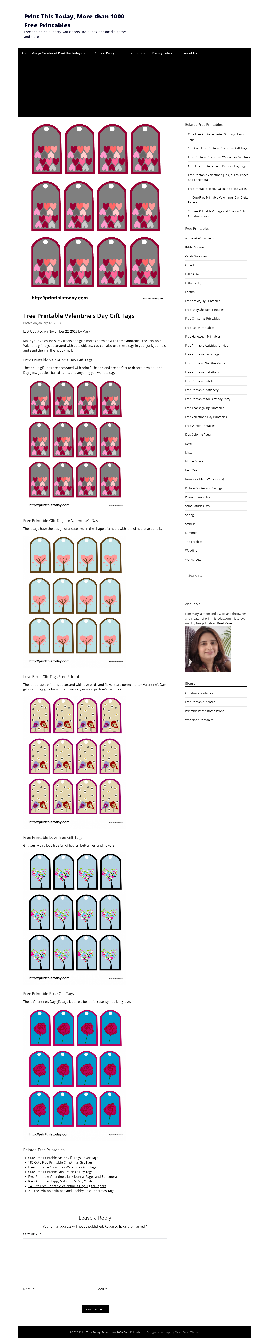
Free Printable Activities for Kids (206, 345)
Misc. (188, 452)
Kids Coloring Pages (198, 434)
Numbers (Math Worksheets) (204, 479)
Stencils (190, 524)
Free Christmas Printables (202, 318)
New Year (191, 470)
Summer (191, 533)
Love (188, 443)
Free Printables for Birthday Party (207, 399)
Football (190, 292)
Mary (86, 331)
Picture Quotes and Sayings (203, 488)
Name (29, 1289)
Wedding (191, 550)
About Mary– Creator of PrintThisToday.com (54, 53)
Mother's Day (194, 461)
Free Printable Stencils (200, 702)
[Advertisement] (134, 87)
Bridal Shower (194, 247)
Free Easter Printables (199, 327)
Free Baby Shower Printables (204, 310)
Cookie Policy (105, 53)
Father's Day (193, 283)
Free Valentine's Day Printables (206, 417)
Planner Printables (197, 497)
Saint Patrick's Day (197, 506)
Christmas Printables (199, 693)
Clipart (189, 265)
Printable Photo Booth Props (204, 711)
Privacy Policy (162, 53)
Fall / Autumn (194, 274)
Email (101, 1289)
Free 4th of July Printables (202, 301)
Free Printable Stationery (202, 390)
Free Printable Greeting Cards (205, 363)
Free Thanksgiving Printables (204, 408)
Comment (32, 1234)
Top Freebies (193, 542)
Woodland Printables (199, 720)
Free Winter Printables (200, 426)
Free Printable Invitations (202, 372)
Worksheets (193, 559)
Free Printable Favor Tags (202, 354)
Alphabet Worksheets (199, 238)
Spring (189, 515)
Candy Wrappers (196, 256)
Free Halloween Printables (203, 336)
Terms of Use (189, 53)
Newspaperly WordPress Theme (178, 1332)
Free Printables (133, 53)
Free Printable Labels (199, 381)
